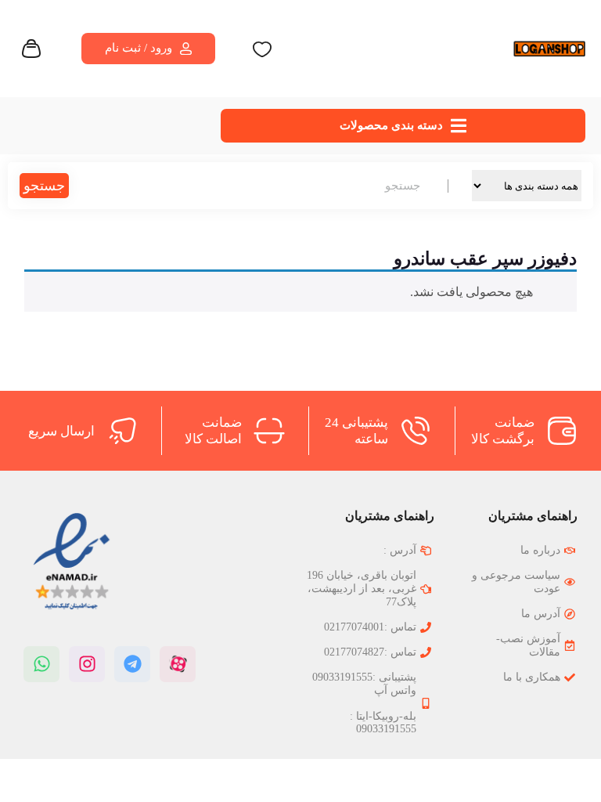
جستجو (44, 185)
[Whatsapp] (41, 664)
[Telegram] (132, 664)
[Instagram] (87, 664)
